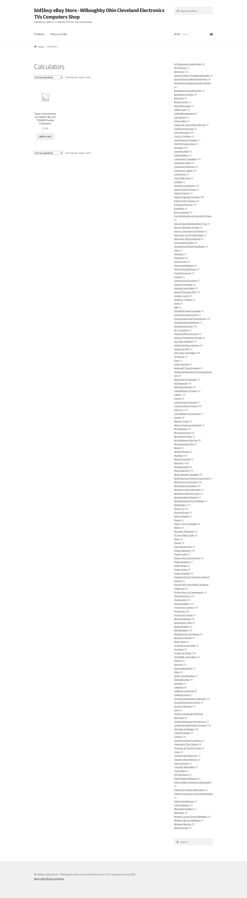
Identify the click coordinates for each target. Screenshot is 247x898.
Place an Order (58, 34)
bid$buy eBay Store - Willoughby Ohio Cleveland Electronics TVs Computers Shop (99, 13)
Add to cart (45, 136)
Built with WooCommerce (49, 878)
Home (41, 46)
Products (39, 34)
